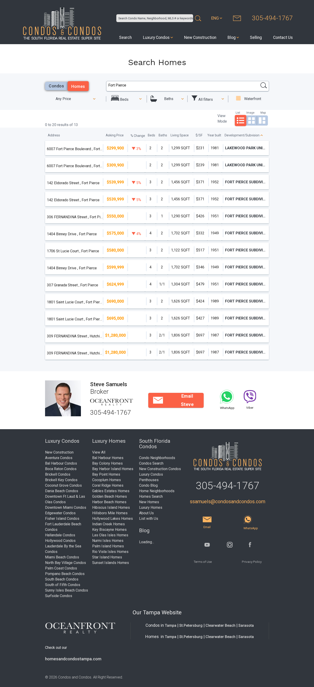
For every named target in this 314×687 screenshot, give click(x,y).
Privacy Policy (252, 561)
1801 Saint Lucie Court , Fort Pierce (75, 302)
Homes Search (151, 496)
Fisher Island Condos (62, 518)
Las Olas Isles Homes (110, 535)
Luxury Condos (156, 37)
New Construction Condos (160, 469)
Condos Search (151, 463)
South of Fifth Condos (62, 585)
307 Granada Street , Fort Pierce (72, 285)
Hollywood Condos (60, 540)
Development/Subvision (242, 135)
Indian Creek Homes (108, 524)
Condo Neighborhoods (157, 458)
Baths (168, 99)
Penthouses (149, 480)
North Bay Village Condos (65, 563)
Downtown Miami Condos (65, 507)
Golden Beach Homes (109, 496)
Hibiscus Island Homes (111, 507)
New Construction (200, 37)
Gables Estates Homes (110, 491)
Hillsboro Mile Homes (110, 513)
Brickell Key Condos (61, 480)
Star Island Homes (107, 557)
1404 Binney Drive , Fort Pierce (72, 234)
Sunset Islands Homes (110, 563)
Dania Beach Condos (61, 491)
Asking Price (115, 135)
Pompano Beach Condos (65, 574)
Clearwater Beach (220, 625)
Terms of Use (203, 561)
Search (125, 37)
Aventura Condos (58, 458)
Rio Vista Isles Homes (110, 551)
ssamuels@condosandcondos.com (227, 501)
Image (250, 112)
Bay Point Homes (106, 474)
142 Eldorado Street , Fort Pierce (73, 183)
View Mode (222, 119)
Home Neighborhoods (156, 491)
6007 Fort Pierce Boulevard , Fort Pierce (75, 149)
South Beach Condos (61, 579)
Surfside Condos (58, 596)
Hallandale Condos (60, 535)
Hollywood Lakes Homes (112, 518)
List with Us (148, 518)
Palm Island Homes (108, 546)
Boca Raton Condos (61, 469)
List (238, 112)
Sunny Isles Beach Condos (66, 590)
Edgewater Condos (60, 513)
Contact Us (283, 37)
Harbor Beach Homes (109, 502)
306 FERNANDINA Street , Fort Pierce (75, 217)
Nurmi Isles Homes (107, 540)
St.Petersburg (191, 625)
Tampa (170, 625)
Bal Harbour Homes (107, 458)
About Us (146, 513)
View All (98, 452)
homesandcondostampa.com (73, 658)
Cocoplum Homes (106, 480)
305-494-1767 (272, 18)
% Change (138, 136)
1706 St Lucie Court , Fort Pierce (73, 251)
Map (263, 112)
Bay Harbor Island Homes (112, 469)
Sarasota (246, 625)
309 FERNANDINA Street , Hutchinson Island (75, 336)
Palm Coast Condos (61, 568)
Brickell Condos (57, 474)
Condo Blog (148, 485)
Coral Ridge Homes (107, 485)
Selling (256, 37)
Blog (232, 37)
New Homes (149, 502)
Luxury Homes (150, 507)
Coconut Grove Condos (63, 485)
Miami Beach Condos (62, 557)
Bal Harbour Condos (61, 463)
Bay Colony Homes (107, 463)
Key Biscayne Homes (109, 529)
